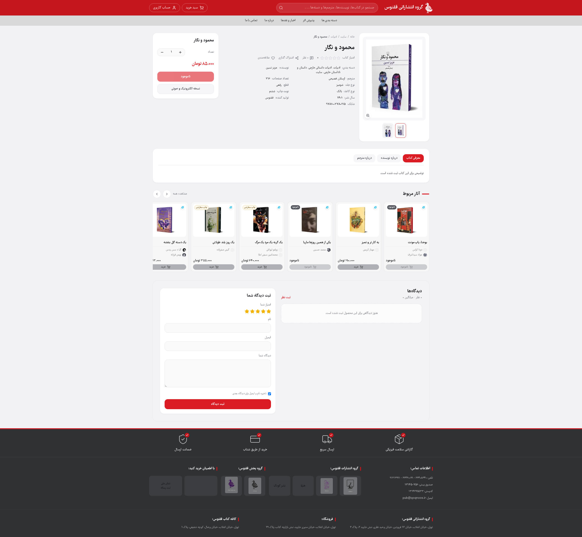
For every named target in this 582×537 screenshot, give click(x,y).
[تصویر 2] (387, 130)
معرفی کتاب (413, 158)
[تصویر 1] (400, 130)
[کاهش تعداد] (162, 52)
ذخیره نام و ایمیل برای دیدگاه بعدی (249, 394)
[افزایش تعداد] (180, 52)
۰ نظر (305, 58)
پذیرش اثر (308, 20)
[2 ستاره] (263, 311)
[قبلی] (167, 194)
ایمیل (268, 337)
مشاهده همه (180, 194)
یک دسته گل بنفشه (174, 242)
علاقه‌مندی (264, 58)
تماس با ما (251, 20)
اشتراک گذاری (286, 58)
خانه (352, 37)
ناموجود (186, 76)
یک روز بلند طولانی (223, 242)
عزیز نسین (271, 68)
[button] (394, 79)
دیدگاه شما (265, 356)
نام (269, 319)
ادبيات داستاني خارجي (320, 68)
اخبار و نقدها (288, 20)
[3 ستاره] (258, 311)
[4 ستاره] (252, 311)
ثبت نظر (286, 297)
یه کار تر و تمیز (370, 242)
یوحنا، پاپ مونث (417, 242)
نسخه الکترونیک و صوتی (185, 89)
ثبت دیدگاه (217, 404)
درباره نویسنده (389, 158)
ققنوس (269, 98)
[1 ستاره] (268, 311)
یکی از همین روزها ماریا (317, 242)
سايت (343, 37)
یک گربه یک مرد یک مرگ (269, 242)
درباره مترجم (364, 158)
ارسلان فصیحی (337, 79)
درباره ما (269, 20)
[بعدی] (157, 194)
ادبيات (334, 37)
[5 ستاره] (247, 311)
